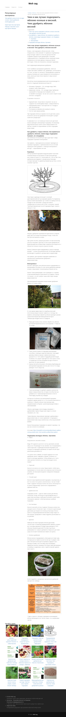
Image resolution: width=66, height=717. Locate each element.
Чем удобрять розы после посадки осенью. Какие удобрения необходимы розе (14, 20)
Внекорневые (34, 40)
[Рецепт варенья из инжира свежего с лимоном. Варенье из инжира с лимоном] (25, 657)
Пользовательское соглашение (21, 700)
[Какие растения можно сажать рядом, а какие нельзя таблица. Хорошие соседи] (12, 678)
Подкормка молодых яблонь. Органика (39, 42)
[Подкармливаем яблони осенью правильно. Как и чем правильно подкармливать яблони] (50, 636)
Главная (7, 7)
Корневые (33, 39)
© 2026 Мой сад (11, 696)
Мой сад (33, 3)
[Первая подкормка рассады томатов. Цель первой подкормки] (25, 678)
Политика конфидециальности (15, 702)
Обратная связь (11, 705)
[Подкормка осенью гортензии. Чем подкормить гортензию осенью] (50, 657)
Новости (14, 7)
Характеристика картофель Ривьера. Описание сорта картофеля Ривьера (12, 26)
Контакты (9, 700)
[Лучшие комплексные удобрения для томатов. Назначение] (38, 657)
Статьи (20, 7)
